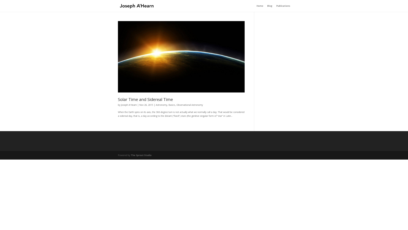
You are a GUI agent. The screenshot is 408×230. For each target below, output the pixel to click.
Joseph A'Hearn (129, 104)
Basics (171, 104)
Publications (283, 6)
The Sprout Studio (141, 155)
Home (260, 6)
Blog (269, 6)
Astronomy (161, 104)
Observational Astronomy (189, 104)
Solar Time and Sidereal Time (145, 99)
